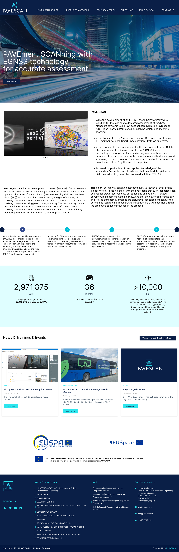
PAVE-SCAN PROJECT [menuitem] (48, 10)
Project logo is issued (134, 389)
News (6, 385)
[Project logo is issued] (149, 365)
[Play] (46, 133)
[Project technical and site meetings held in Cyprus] (89, 365)
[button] (6, 133)
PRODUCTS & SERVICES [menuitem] (77, 10)
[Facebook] (5, 508)
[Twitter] (10, 508)
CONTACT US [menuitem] (168, 10)
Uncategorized (70, 385)
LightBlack (171, 548)
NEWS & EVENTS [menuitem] (146, 10)
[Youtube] (15, 508)
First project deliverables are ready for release (28, 389)
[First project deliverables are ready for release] (30, 365)
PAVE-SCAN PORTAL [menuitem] (106, 10)
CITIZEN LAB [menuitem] (127, 10)
